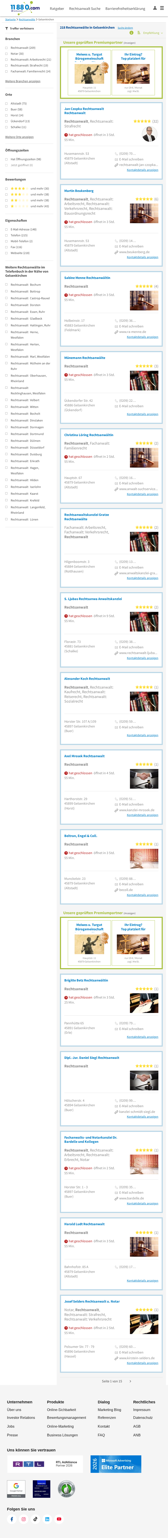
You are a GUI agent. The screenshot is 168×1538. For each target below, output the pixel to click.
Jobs (10, 1426)
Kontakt (104, 1426)
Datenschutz (143, 1418)
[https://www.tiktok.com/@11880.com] (35, 1519)
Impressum (141, 1410)
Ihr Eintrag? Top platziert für (133, 56)
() (23, 48)
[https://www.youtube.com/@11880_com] (59, 1519)
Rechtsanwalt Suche (84, 8)
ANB (137, 1435)
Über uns (14, 1410)
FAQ (101, 1435)
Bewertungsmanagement (66, 1418)
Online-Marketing (60, 1426)
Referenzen (107, 1418)
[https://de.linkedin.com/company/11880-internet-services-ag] (47, 1519)
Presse (12, 1435)
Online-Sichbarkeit (61, 1410)
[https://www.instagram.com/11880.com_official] (23, 1519)
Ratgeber (57, 8)
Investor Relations (21, 1418)
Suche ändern (125, 27)
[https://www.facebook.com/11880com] (12, 1519)
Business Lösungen (62, 1435)
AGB (137, 1426)
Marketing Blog (109, 1410)
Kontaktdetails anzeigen (142, 170)
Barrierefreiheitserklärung (125, 8)
